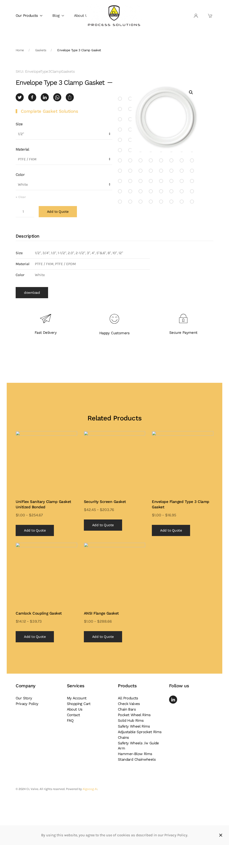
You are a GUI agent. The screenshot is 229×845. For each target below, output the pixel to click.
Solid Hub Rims (131, 720)
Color (20, 174)
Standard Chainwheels (137, 759)
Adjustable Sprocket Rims (140, 732)
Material (22, 149)
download (32, 293)
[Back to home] (114, 16)
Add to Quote (58, 212)
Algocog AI (90, 789)
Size (19, 124)
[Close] (220, 835)
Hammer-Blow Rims (135, 754)
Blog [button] (56, 15)
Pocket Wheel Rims (134, 715)
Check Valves (129, 704)
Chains (123, 737)
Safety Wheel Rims (134, 726)
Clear (22, 197)
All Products (128, 698)
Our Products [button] (27, 15)
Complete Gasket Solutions (49, 111)
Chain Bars (127, 709)
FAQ (70, 720)
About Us (82, 15)
